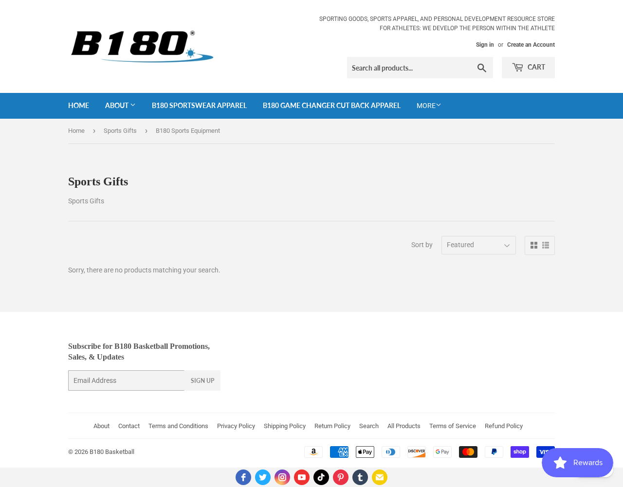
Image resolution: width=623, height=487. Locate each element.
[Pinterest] (340, 477)
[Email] (379, 477)
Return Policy (332, 426)
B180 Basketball (112, 451)
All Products (404, 426)
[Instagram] (282, 477)
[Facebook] (243, 477)
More (426, 105)
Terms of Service (452, 426)
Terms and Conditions (178, 426)
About (117, 105)
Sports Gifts (120, 130)
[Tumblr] (360, 477)
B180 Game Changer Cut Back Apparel (332, 105)
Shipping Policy (285, 426)
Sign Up (202, 380)
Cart (535, 67)
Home (78, 105)
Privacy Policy (236, 426)
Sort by (422, 245)
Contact (129, 426)
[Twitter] (263, 477)
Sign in (485, 44)
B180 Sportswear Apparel (199, 105)
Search (369, 426)
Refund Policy (504, 426)
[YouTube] (302, 477)
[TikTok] (321, 477)
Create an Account (531, 44)
